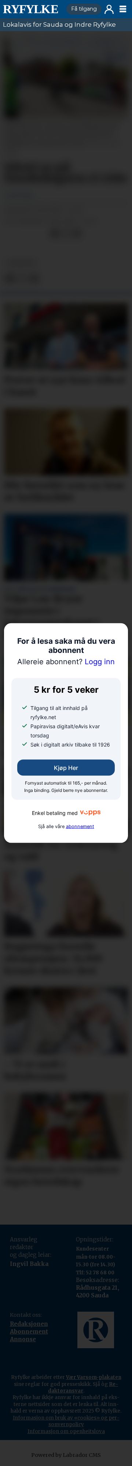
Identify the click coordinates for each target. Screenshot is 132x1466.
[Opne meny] (122, 9)
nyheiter (21, 263)
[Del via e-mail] (77, 234)
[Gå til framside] (31, 9)
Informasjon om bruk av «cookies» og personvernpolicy (66, 1421)
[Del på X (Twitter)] (65, 234)
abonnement (80, 826)
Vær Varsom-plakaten (93, 1377)
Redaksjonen (29, 1323)
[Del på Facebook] (55, 234)
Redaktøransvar (83, 1387)
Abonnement (29, 1331)
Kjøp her (66, 767)
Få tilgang (84, 8)
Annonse (23, 1339)
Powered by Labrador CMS (66, 1455)
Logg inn (109, 9)
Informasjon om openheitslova (66, 1431)
